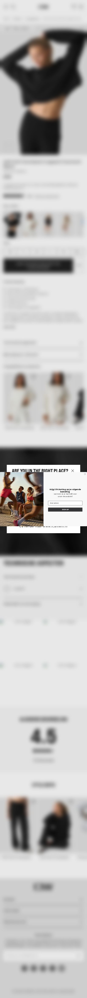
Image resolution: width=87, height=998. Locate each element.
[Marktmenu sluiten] (72, 470)
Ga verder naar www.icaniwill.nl (43, 526)
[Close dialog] (85, 474)
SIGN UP (65, 509)
